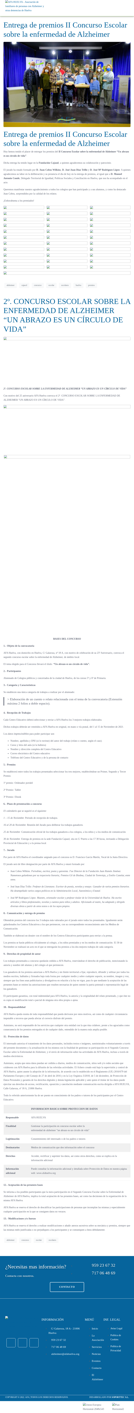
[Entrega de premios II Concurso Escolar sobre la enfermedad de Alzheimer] (67, 84)
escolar (51, 285)
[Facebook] (11, 1342)
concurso (38, 285)
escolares (65, 285)
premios (91, 285)
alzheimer (10, 285)
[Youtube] (34, 1342)
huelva (78, 285)
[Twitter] (22, 1342)
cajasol (24, 285)
